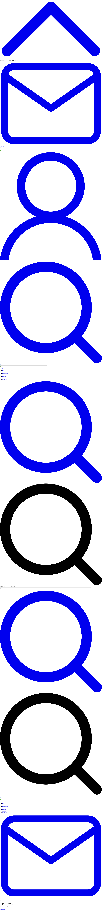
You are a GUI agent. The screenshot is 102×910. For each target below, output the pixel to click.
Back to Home (2, 909)
